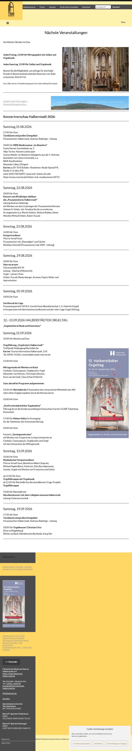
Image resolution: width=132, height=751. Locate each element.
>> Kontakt (11, 661)
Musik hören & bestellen (69, 7)
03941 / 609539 (13, 683)
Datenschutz (6, 743)
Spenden (52, 7)
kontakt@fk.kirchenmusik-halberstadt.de (14, 687)
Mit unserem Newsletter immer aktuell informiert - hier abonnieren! (16, 642)
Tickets (42, 7)
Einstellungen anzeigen (117, 743)
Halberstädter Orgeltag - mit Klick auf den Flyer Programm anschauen (18, 568)
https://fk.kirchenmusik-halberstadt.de (13, 674)
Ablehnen (99, 743)
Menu (123, 22)
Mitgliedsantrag (29, 7)
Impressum (6, 739)
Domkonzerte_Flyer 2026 (14, 636)
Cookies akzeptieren (81, 743)
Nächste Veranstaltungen (13, 638)
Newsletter (86, 7)
